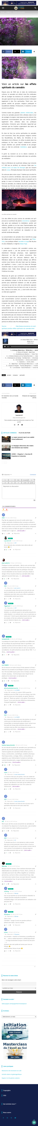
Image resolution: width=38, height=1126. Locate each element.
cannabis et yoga (23, 241)
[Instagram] (15, 425)
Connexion (33, 474)
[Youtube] (22, 425)
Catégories (8, 12)
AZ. (15, 840)
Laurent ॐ (19, 415)
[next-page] (6, 463)
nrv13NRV (17, 690)
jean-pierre (17, 588)
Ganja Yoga (23, 244)
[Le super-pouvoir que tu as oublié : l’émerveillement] (6, 439)
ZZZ (15, 543)
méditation (23, 147)
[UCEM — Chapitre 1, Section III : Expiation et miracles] (6, 456)
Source (4, 326)
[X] (11, 1117)
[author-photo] (19, 413)
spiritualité (22, 375)
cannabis (9, 375)
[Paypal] (19, 425)
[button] (3, 8)
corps (8, 170)
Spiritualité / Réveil (24, 41)
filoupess (16, 934)
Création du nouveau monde (5, 441)
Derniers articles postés (19, 12)
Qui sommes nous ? (9, 1104)
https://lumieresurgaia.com (19, 417)
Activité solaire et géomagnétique (12, 1074)
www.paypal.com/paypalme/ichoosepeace (14, 1003)
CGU (4, 1095)
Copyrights (7, 1090)
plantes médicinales (27, 112)
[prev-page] (3, 463)
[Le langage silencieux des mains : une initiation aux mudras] (6, 448)
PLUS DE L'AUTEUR (24, 433)
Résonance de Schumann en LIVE (11, 1070)
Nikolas (16, 893)
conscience (25, 221)
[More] (34, 51)
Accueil (2, 12)
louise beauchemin (19, 774)
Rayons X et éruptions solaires (11, 1078)
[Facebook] (3, 1117)
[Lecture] (5, 346)
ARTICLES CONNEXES (10, 433)
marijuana (15, 375)
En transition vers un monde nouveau (10, 396)
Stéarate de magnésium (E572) (29, 396)
